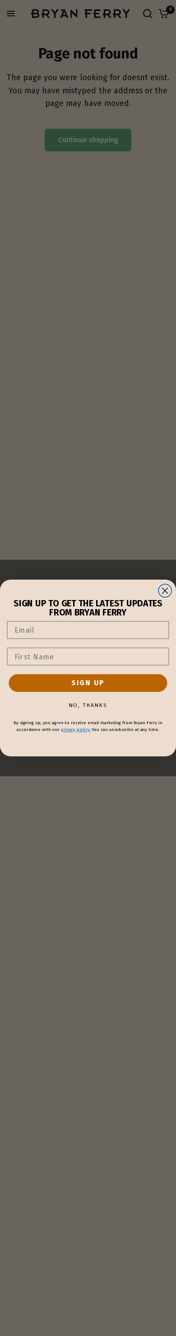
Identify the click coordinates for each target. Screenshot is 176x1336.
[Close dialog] (164, 590)
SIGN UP (88, 682)
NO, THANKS (88, 705)
